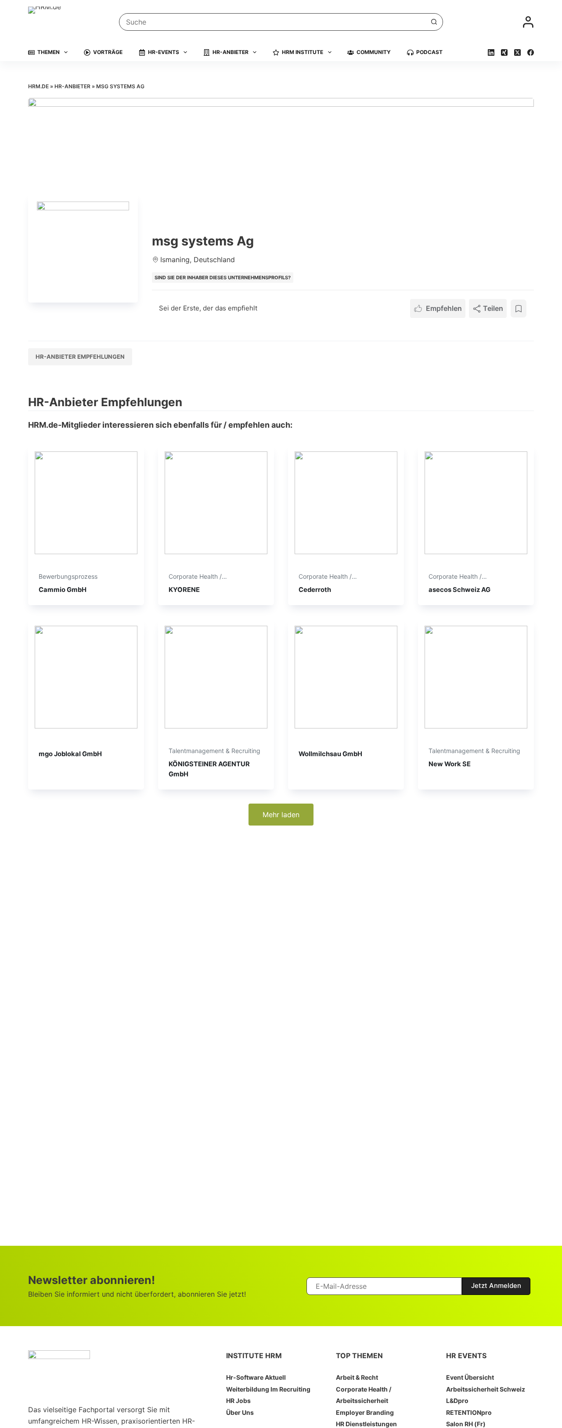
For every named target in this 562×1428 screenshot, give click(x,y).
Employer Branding (365, 1412)
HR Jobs (238, 1400)
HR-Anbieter (231, 52)
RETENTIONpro (469, 1412)
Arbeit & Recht (357, 1377)
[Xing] (504, 52)
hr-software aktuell (256, 1377)
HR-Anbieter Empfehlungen (80, 356)
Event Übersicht (470, 1377)
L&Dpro (457, 1400)
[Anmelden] (528, 22)
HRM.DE (38, 86)
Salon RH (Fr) (466, 1424)
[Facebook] (530, 52)
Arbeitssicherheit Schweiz (485, 1389)
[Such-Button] (434, 22)
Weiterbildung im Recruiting (268, 1389)
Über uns (240, 1412)
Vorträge (107, 52)
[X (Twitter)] (517, 52)
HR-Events (163, 52)
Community (374, 52)
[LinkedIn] (491, 52)
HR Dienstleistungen (366, 1424)
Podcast (429, 52)
